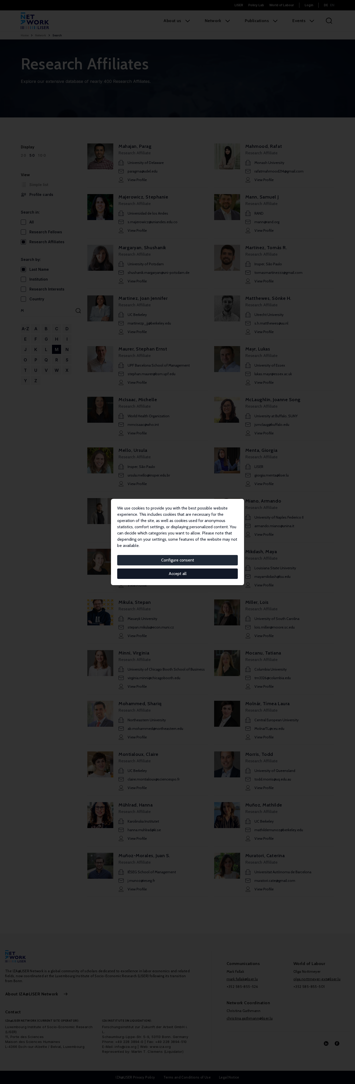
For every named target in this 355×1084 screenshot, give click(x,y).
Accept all (178, 573)
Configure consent (177, 560)
